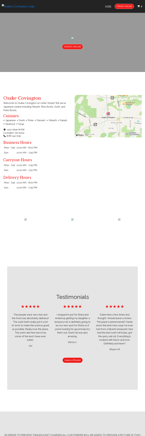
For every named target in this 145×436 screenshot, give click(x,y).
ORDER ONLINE (72, 46)
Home (108, 6)
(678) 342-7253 (14, 136)
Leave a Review (72, 360)
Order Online (124, 6)
